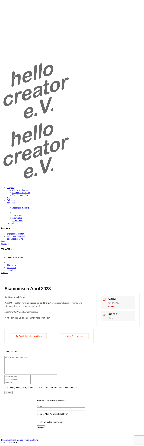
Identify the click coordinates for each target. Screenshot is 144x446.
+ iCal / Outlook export (74, 336)
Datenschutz (17, 440)
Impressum (6, 440)
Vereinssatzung (31, 440)
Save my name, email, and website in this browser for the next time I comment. (42, 387)
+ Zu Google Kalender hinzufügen (28, 336)
